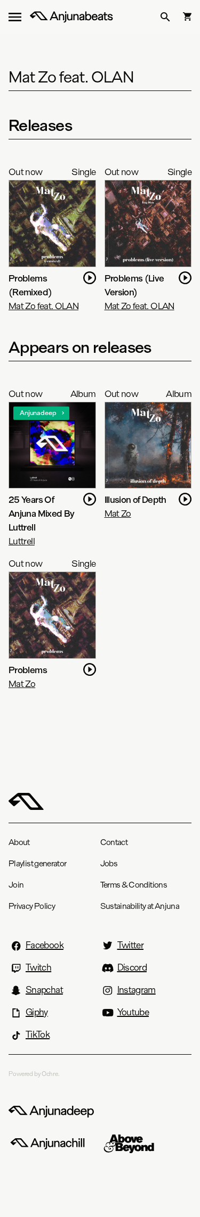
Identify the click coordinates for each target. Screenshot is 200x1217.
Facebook (44, 945)
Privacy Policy (32, 906)
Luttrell (22, 541)
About (19, 842)
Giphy (37, 1012)
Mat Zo (118, 513)
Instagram (136, 990)
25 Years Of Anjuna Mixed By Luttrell (41, 513)
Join (16, 885)
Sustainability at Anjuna (140, 906)
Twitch (38, 967)
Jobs (108, 863)
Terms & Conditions (133, 885)
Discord (132, 967)
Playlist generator (37, 863)
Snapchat (44, 990)
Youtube (133, 1012)
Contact (114, 842)
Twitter (130, 945)
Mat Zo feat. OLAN (43, 305)
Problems (28, 669)
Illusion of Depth (135, 499)
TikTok (38, 1034)
